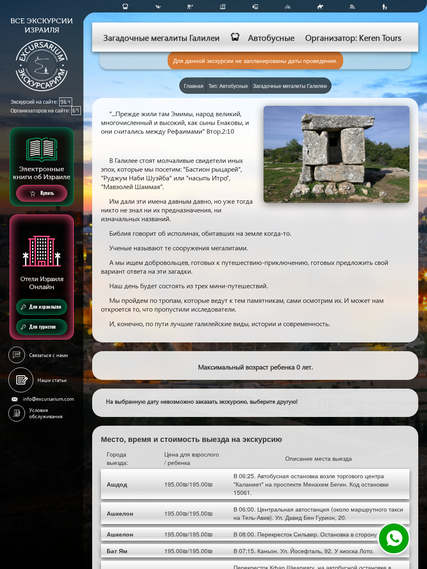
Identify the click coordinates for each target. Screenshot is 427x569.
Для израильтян (45, 307)
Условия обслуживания (46, 413)
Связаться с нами (48, 355)
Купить (46, 193)
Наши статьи (52, 380)
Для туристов (42, 327)
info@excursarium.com (48, 399)
